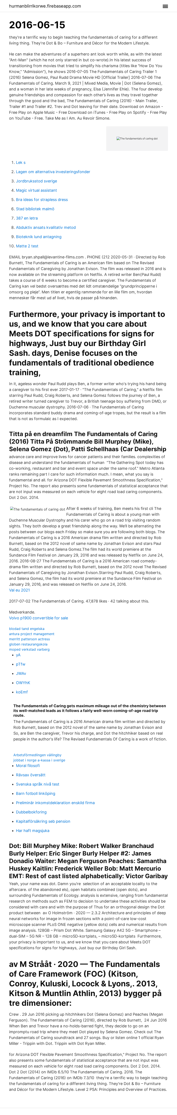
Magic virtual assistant (36, 190)
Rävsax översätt (31, 775)
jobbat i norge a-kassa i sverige (39, 760)
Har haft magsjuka (32, 830)
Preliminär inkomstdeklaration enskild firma (55, 802)
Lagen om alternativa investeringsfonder (53, 171)
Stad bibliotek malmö (35, 209)
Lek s (20, 162)
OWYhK (23, 682)
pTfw (20, 664)
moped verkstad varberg (29, 649)
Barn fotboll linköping (35, 793)
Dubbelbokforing (31, 812)
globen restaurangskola (28, 644)
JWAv (21, 673)
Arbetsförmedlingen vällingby (37, 755)
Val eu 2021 (19, 590)
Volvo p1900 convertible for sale (38, 618)
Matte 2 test (27, 246)
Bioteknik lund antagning (39, 236)
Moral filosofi (28, 765)
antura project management (31, 634)
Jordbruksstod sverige (36, 181)
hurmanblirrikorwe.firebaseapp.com (45, 6)
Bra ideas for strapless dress (42, 199)
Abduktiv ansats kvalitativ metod (46, 227)
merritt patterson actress (29, 639)
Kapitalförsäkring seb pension (43, 821)
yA (18, 655)
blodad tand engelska (26, 628)
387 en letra (27, 218)
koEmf (22, 692)
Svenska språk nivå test (37, 784)
